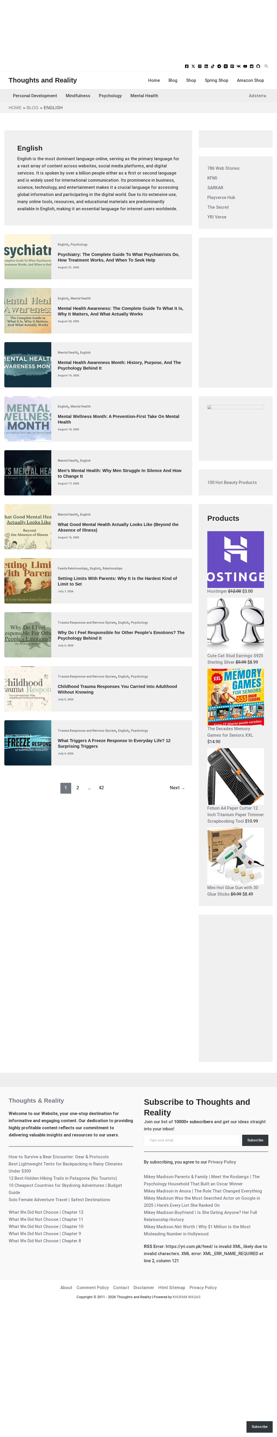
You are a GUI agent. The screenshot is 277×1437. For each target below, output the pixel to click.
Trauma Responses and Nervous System (87, 622)
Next (177, 787)
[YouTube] (245, 66)
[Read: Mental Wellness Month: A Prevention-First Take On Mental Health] (27, 418)
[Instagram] (200, 66)
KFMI (212, 178)
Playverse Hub (221, 197)
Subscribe (255, 1140)
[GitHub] (258, 66)
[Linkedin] (206, 66)
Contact (121, 1287)
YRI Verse (216, 217)
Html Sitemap (171, 1287)
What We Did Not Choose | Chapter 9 (45, 1233)
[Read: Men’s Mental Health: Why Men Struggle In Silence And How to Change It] (27, 472)
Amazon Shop (250, 80)
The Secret (218, 207)
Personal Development (35, 95)
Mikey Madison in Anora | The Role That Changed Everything (203, 1191)
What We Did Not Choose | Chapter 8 (45, 1240)
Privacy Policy (222, 1162)
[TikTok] (213, 66)
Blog (173, 80)
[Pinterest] (232, 66)
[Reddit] (252, 66)
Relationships (112, 568)
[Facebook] (187, 66)
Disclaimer (144, 1287)
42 (101, 787)
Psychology (110, 95)
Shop (191, 80)
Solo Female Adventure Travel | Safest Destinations (59, 1199)
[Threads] (226, 66)
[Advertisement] (138, 30)
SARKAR (215, 187)
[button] (266, 66)
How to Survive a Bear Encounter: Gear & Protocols (59, 1156)
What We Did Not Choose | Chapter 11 (46, 1219)
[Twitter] (193, 66)
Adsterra (257, 95)
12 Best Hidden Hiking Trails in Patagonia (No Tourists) (63, 1178)
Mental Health (144, 95)
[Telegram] (219, 66)
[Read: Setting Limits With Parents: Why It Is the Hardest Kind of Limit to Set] (27, 580)
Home (154, 80)
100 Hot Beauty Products (232, 482)
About (66, 1287)
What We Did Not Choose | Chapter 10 (46, 1226)
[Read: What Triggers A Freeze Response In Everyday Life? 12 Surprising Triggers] (27, 742)
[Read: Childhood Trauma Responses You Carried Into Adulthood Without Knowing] (27, 688)
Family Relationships (73, 568)
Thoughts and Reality (43, 80)
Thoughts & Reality (36, 1100)
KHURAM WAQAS (186, 1297)
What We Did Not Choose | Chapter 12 (46, 1212)
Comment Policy (93, 1287)
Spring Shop (216, 80)
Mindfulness (78, 95)
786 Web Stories (223, 168)
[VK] (239, 66)
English (63, 244)
